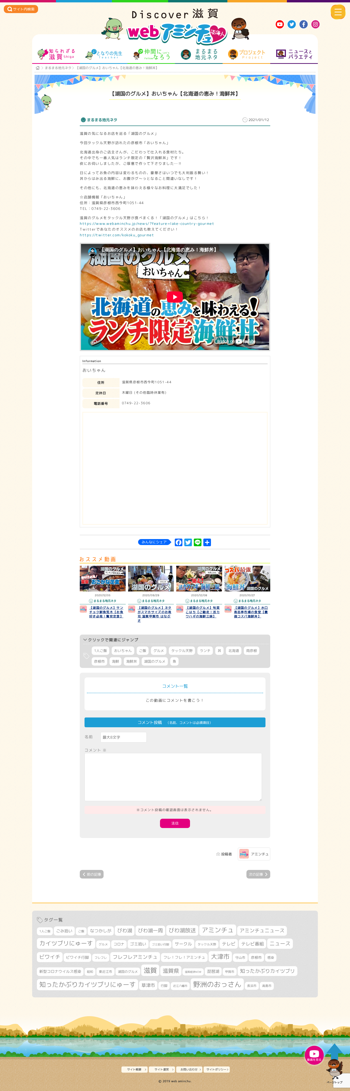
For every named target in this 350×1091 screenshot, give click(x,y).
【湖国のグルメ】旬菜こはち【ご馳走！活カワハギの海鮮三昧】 (203, 612)
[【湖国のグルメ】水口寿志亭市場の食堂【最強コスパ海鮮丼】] (247, 578)
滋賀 (150, 970)
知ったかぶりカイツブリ (267, 971)
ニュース (280, 943)
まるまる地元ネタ (198, 54)
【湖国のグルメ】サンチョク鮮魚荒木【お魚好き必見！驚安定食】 (106, 612)
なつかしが (100, 931)
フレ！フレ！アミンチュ (184, 957)
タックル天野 (182, 650)
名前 (89, 736)
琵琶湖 (213, 971)
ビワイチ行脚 (77, 957)
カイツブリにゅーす (66, 943)
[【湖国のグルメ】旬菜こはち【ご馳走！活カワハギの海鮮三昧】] (199, 578)
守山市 (240, 957)
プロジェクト (246, 54)
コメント (96, 750)
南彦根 (251, 650)
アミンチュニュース (262, 930)
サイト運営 (162, 1069)
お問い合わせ (189, 1069)
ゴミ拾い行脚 (160, 944)
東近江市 (105, 971)
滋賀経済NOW (193, 972)
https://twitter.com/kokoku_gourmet (117, 234)
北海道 (233, 650)
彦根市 (99, 661)
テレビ (228, 943)
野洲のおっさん (217, 984)
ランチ (205, 650)
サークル (183, 944)
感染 (270, 957)
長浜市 (251, 986)
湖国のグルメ (154, 661)
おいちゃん (123, 650)
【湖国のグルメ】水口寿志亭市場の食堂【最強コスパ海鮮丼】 (251, 612)
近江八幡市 (180, 986)
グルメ (158, 650)
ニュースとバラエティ (294, 54)
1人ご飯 (100, 650)
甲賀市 (229, 972)
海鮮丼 (131, 661)
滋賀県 (171, 971)
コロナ (119, 944)
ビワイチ (49, 956)
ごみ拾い (64, 931)
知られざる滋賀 (56, 54)
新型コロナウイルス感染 (60, 971)
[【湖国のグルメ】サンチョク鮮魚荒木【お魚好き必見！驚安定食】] (103, 578)
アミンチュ (260, 854)
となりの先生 (103, 54)
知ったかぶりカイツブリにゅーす (87, 984)
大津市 (220, 956)
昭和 (90, 972)
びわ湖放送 (182, 930)
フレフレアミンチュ (135, 956)
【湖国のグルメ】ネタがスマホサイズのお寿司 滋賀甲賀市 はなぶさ (155, 614)
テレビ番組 (252, 943)
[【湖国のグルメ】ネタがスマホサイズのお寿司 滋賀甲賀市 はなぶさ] (151, 578)
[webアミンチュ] (175, 17)
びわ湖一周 (150, 930)
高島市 (266, 986)
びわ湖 (124, 930)
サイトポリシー (216, 1069)
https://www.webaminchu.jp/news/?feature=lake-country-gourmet (147, 223)
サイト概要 (134, 1069)
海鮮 (115, 661)
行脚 (164, 985)
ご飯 (142, 650)
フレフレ (101, 957)
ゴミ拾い (138, 944)
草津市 (148, 985)
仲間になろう (151, 54)
